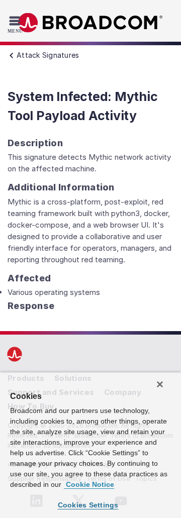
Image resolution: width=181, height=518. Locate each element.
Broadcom (90, 23)
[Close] (160, 384)
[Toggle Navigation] (16, 24)
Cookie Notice (89, 484)
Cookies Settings (88, 505)
